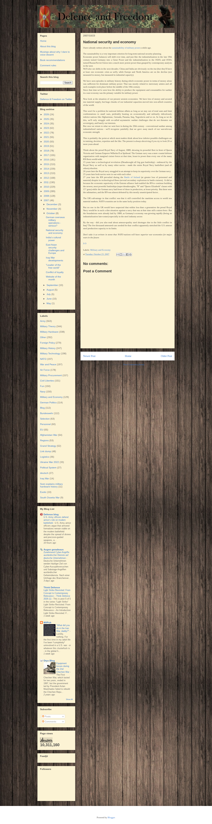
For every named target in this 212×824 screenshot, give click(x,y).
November (52, 208)
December (52, 204)
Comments (50, 721)
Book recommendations (52, 60)
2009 (47, 191)
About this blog (48, 46)
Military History (47, 348)
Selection (45, 418)
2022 (47, 132)
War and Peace (48, 364)
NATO (43, 359)
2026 (47, 114)
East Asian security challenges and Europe (55, 248)
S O (84, 243)
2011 (46, 182)
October (51, 213)
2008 (47, 196)
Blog (42, 407)
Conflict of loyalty (55, 272)
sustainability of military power (126, 48)
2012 (47, 177)
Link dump (45, 451)
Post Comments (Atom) (133, 364)
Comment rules (48, 65)
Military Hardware (49, 331)
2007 (47, 200)
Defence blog (51, 514)
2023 (47, 128)
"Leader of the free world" (53, 266)
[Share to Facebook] (127, 254)
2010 (47, 186)
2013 (47, 173)
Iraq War (44, 478)
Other (43, 337)
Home (128, 356)
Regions (44, 440)
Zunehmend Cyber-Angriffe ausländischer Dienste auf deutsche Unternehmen (56, 555)
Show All (69, 699)
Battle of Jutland (132, 177)
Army (43, 321)
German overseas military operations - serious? (55, 221)
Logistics (44, 456)
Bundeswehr (46, 413)
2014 (47, 168)
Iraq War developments (54, 259)
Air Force (45, 370)
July (49, 294)
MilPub (47, 622)
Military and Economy (100, 250)
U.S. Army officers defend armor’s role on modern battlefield (56, 520)
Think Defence (52, 587)
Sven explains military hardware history (51, 485)
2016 (47, 159)
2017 (47, 155)
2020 (47, 141)
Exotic (43, 492)
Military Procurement (51, 375)
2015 (47, 164)
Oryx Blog (49, 660)
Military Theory (48, 326)
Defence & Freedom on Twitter (56, 99)
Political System (48, 467)
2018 (47, 150)
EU (41, 429)
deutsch (44, 473)
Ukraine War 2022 (49, 462)
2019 (47, 146)
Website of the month (53, 278)
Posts (47, 716)
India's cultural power (53, 239)
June (49, 298)
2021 (47, 137)
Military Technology (50, 353)
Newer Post (89, 356)
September (53, 285)
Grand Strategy (48, 446)
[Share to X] (124, 254)
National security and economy (54, 231)
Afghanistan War (48, 435)
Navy (42, 391)
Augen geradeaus (54, 549)
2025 (47, 119)
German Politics (48, 402)
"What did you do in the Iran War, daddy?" (63, 628)
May (49, 303)
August (50, 289)
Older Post (166, 356)
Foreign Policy (47, 342)
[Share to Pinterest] (130, 254)
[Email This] (117, 254)
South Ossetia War (50, 497)
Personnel (45, 424)
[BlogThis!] (121, 254)
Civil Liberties (47, 380)
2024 (47, 123)
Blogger (111, 817)
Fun (42, 386)
